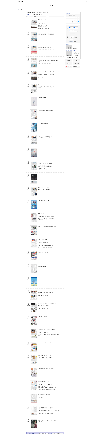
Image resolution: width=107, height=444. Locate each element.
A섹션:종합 (29, 14)
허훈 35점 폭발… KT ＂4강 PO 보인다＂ (44, 295)
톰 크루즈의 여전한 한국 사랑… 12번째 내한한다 (45, 247)
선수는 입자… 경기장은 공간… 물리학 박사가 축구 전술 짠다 (47, 303)
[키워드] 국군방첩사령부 (41, 23)
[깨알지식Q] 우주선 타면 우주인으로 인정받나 (45, 190)
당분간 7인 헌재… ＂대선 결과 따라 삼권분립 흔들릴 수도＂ (47, 58)
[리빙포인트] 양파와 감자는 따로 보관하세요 (44, 386)
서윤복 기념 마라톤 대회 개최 (42, 290)
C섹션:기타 (40, 14)
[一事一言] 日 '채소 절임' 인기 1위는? (43, 219)
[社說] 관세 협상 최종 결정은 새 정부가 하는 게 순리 (45, 413)
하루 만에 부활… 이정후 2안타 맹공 (43, 306)
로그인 (88, 1)
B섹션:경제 (35, 14)
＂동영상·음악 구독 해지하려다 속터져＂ (44, 168)
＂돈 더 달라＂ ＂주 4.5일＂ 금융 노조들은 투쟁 (45, 136)
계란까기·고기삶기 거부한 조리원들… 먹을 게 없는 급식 (46, 33)
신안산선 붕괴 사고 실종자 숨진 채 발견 (44, 169)
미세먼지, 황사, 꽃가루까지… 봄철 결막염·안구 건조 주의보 (46, 329)
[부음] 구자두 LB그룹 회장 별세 (42, 239)
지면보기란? (58, 9)
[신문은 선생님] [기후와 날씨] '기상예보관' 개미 (45, 355)
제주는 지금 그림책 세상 (41, 213)
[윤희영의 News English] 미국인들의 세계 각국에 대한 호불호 (46, 389)
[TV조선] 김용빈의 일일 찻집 (42, 266)
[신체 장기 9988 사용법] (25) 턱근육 (43, 332)
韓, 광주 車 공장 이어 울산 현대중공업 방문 (44, 63)
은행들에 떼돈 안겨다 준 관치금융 (43, 26)
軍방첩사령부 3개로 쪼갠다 (42, 19)
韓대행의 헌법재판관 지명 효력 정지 (43, 28)
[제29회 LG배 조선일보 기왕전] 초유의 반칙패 (44, 265)
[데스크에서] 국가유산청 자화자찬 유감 (44, 394)
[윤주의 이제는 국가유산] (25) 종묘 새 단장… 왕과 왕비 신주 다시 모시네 (48, 410)
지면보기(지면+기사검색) (49, 9)
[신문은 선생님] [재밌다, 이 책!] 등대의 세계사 (44, 358)
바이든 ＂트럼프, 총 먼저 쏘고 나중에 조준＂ (44, 189)
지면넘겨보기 (41, 9)
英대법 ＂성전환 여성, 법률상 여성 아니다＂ (44, 187)
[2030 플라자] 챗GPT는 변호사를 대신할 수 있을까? (45, 384)
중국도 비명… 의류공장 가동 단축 (43, 25)
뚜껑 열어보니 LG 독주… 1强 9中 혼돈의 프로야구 (45, 292)
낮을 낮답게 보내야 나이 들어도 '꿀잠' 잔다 (44, 331)
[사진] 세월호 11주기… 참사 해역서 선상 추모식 (45, 163)
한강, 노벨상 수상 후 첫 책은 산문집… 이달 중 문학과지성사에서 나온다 (48, 215)
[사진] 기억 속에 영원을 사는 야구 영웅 (43, 308)
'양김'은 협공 (40, 84)
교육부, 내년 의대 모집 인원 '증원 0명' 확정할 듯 (45, 166)
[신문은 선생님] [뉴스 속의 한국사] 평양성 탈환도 (45, 357)
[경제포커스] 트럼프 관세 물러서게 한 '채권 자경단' (45, 407)
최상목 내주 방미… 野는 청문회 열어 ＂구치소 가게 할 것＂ (46, 74)
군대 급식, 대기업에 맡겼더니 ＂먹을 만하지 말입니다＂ (46, 34)
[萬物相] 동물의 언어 (41, 397)
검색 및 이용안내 (65, 9)
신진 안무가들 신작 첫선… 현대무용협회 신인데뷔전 (46, 218)
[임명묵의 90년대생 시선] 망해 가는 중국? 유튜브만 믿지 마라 (47, 387)
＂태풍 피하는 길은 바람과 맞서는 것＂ (44, 242)
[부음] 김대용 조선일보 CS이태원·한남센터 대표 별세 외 (46, 245)
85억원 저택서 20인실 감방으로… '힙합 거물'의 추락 (45, 240)
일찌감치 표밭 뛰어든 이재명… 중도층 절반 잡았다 (45, 87)
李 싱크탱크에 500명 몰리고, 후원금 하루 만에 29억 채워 (46, 86)
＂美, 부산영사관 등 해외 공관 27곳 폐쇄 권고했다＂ (45, 110)
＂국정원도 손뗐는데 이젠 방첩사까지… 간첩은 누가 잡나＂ (47, 49)
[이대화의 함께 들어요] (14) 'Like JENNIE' (44, 381)
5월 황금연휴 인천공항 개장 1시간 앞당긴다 (44, 165)
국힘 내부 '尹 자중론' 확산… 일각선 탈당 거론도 (45, 47)
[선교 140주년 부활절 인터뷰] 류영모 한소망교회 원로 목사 (46, 216)
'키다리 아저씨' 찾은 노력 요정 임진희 (43, 305)
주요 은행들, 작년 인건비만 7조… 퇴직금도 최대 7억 (45, 137)
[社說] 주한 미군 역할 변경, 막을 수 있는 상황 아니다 (45, 408)
